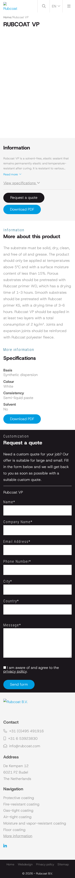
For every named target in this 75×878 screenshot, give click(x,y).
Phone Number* (17, 561)
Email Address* (16, 542)
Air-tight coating (17, 816)
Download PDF (22, 209)
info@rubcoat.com (24, 745)
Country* (11, 601)
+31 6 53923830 (22, 738)
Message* (12, 625)
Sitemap (63, 864)
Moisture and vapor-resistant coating (34, 823)
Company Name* (17, 522)
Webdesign (25, 864)
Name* (9, 502)
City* (7, 581)
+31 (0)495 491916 (26, 731)
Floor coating (14, 829)
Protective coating (18, 797)
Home (7, 17)
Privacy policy (45, 864)
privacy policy (15, 671)
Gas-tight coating (18, 810)
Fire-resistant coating (21, 804)
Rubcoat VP (13, 492)
